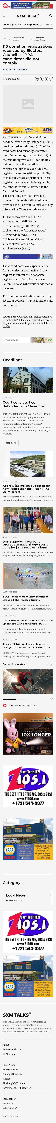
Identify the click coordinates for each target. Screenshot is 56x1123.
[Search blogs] (50, 15)
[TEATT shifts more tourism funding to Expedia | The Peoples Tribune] (28, 576)
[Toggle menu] (4, 15)
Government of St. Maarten (17, 1087)
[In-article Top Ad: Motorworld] (28, 130)
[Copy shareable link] (37, 79)
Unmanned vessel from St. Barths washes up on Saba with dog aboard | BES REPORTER (28, 622)
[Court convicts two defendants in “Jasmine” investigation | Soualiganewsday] (28, 380)
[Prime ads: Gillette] (28, 786)
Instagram (8, 1103)
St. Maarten (9, 1054)
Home (5, 39)
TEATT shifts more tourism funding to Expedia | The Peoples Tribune (26, 598)
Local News (9, 1064)
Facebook (8, 1098)
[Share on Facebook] (41, 79)
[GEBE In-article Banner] (28, 256)
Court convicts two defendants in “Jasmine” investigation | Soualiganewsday (24, 404)
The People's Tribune (14, 1083)
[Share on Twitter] (46, 79)
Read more (12, 442)
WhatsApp (8, 1108)
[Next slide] (51, 664)
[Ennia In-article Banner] (28, 340)
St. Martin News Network (18, 39)
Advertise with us (12, 1049)
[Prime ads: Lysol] (28, 734)
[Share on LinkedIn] (51, 79)
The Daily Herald (12, 24)
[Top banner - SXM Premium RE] (28, 5)
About (6, 1044)
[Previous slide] (47, 664)
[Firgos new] (28, 839)
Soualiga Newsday (33, 24)
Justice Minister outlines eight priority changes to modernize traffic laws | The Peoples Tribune (27, 646)
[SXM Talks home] (28, 15)
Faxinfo (48, 24)
